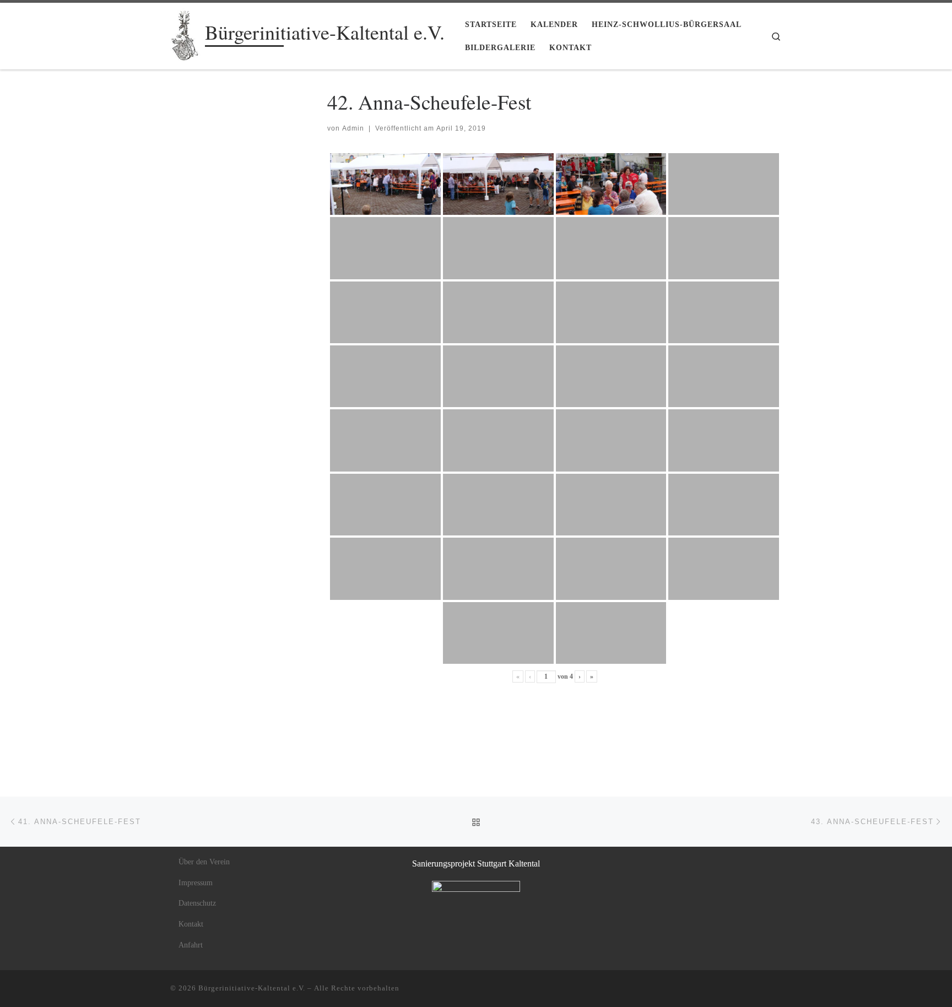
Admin (353, 128)
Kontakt (190, 924)
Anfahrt (190, 945)
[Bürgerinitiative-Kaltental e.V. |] (185, 32)
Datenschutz (197, 903)
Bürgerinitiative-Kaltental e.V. (251, 988)
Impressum (195, 883)
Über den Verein (204, 862)
